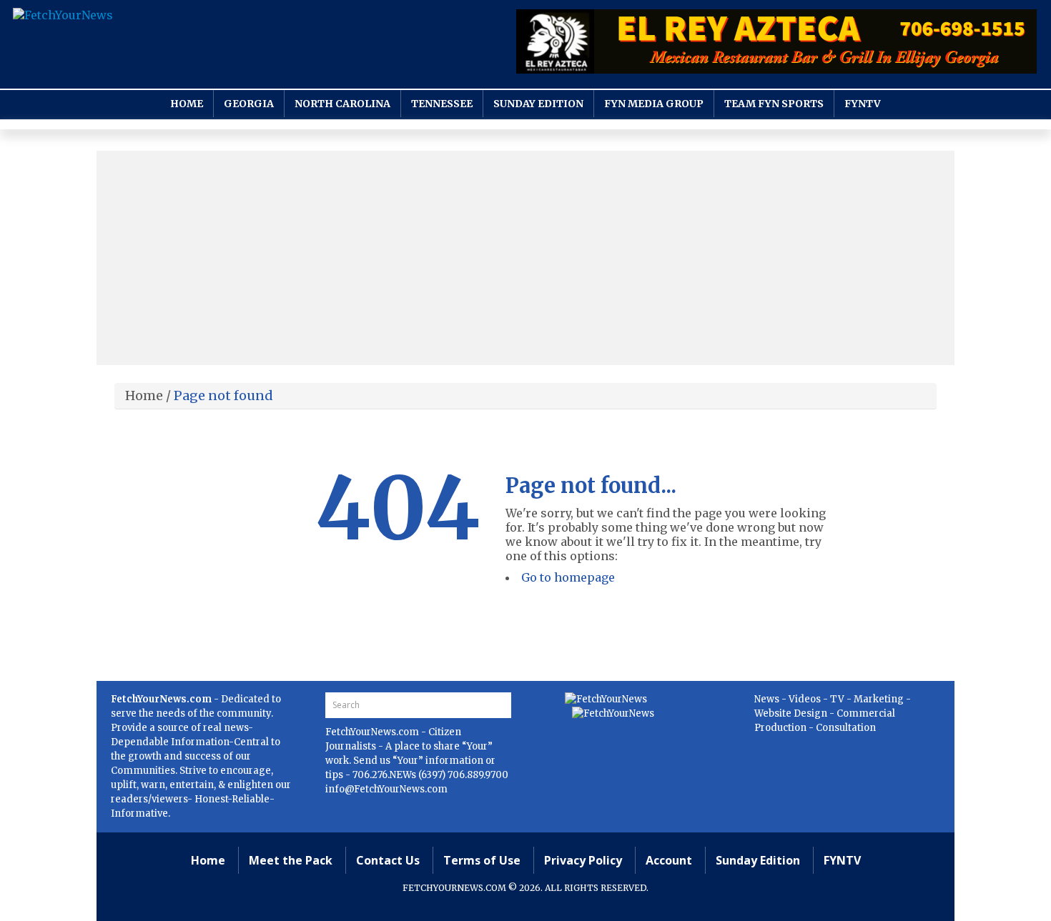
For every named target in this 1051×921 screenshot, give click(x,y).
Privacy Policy (583, 860)
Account (669, 860)
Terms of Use (481, 860)
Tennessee (442, 103)
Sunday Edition (538, 103)
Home (186, 103)
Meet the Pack (290, 860)
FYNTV (862, 103)
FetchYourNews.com (373, 732)
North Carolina (342, 103)
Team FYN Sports (774, 103)
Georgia (249, 103)
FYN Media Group (654, 103)
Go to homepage (568, 577)
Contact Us (388, 860)
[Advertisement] (525, 258)
